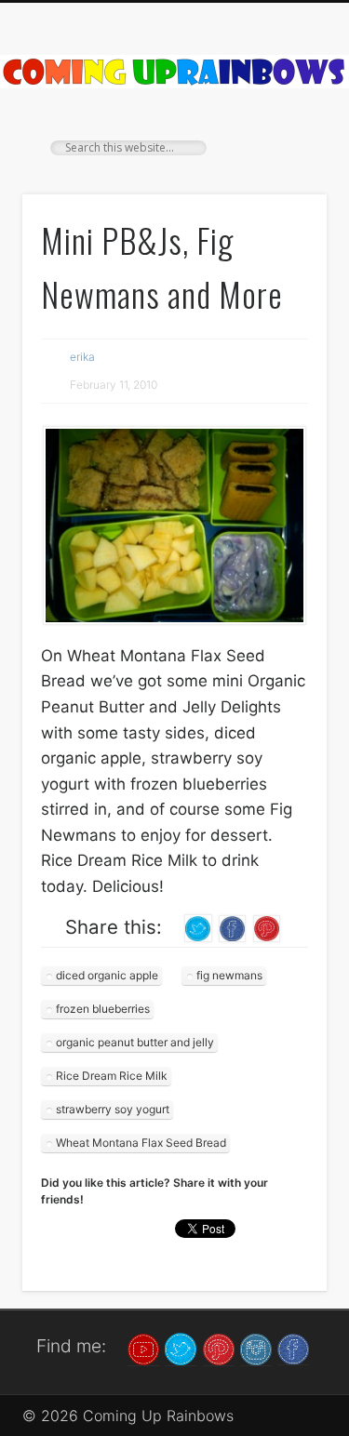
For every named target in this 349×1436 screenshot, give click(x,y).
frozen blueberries (103, 1009)
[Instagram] (256, 1347)
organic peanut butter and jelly (135, 1042)
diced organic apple (107, 975)
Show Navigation (282, 166)
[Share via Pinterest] (267, 927)
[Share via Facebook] (233, 927)
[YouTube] (143, 1347)
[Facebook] (293, 1347)
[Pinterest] (219, 1347)
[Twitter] (180, 1347)
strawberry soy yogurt (112, 1109)
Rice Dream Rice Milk (112, 1076)
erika (82, 357)
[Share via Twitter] (198, 927)
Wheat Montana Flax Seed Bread (141, 1143)
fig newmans (229, 975)
